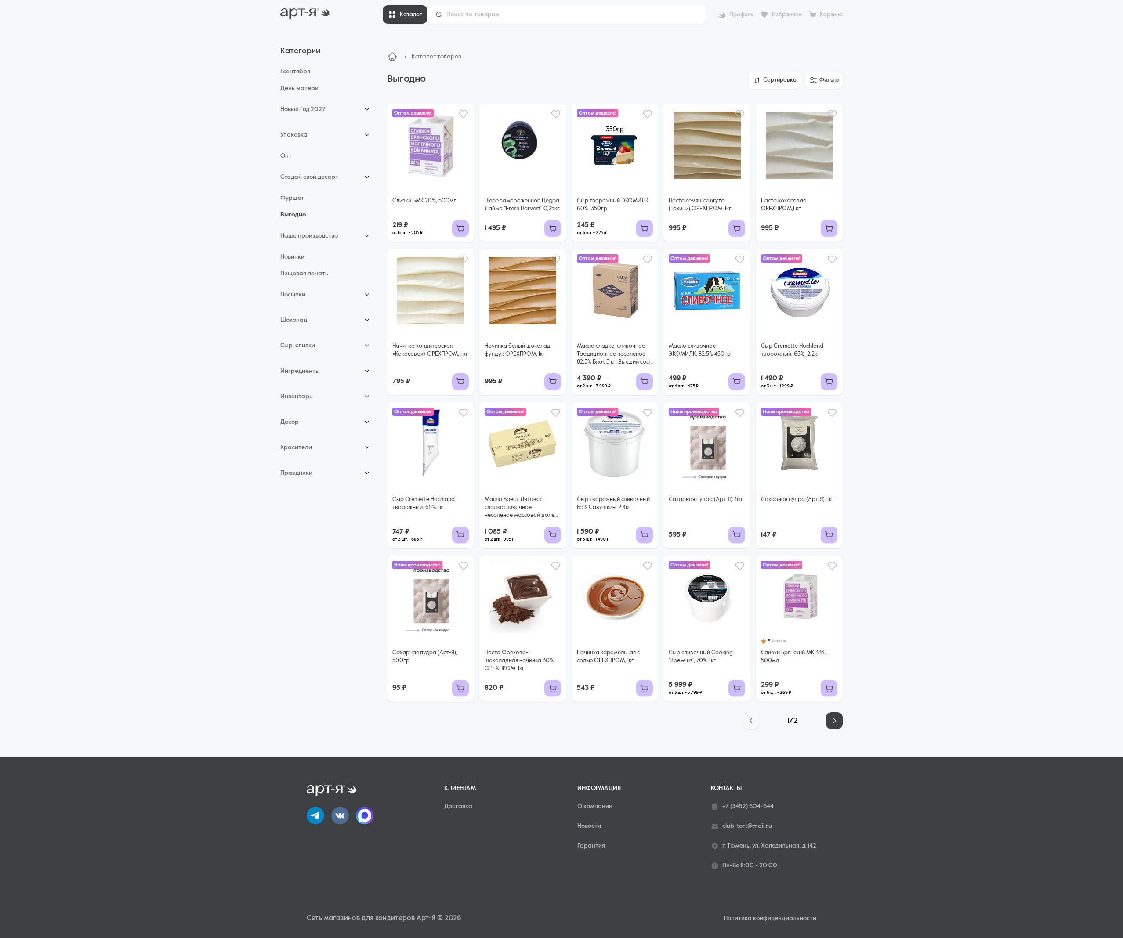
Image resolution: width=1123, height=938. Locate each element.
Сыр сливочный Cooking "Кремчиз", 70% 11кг (701, 657)
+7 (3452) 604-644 (748, 806)
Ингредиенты (300, 371)
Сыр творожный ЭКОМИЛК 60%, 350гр (612, 205)
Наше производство (309, 236)
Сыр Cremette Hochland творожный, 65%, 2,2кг (792, 350)
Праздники (296, 473)
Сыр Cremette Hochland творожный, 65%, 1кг (423, 503)
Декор (289, 422)
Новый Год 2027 (303, 109)
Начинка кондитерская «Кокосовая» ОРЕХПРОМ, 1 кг (430, 350)
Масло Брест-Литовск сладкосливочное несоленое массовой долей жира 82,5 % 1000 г (521, 508)
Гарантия (591, 846)
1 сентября (295, 72)
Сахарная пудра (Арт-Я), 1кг (797, 499)
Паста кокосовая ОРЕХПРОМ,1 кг (783, 205)
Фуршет (292, 198)
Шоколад (293, 320)
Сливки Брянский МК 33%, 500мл (794, 657)
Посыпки (292, 295)
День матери (299, 88)
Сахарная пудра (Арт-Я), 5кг (706, 499)
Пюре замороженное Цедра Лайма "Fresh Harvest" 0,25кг (522, 205)
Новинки (292, 257)
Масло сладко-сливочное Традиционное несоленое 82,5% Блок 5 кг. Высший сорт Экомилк (614, 354)
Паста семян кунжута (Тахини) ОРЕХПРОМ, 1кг (700, 205)
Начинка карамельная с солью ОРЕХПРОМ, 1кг (608, 657)
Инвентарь (296, 396)
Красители (296, 447)
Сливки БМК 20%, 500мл (424, 201)
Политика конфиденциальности (770, 918)
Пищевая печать (304, 274)
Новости (589, 826)
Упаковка (294, 135)
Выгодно (293, 215)
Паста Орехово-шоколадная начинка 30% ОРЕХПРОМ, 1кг (519, 660)
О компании (594, 806)
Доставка (458, 806)
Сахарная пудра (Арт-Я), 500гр (424, 657)
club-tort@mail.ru (747, 826)
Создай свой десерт (309, 177)
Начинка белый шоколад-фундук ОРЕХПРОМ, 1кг (519, 350)
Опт (286, 156)
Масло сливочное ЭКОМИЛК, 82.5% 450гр (700, 350)
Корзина (831, 15)
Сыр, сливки (297, 346)
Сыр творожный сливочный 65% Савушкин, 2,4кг (613, 503)
